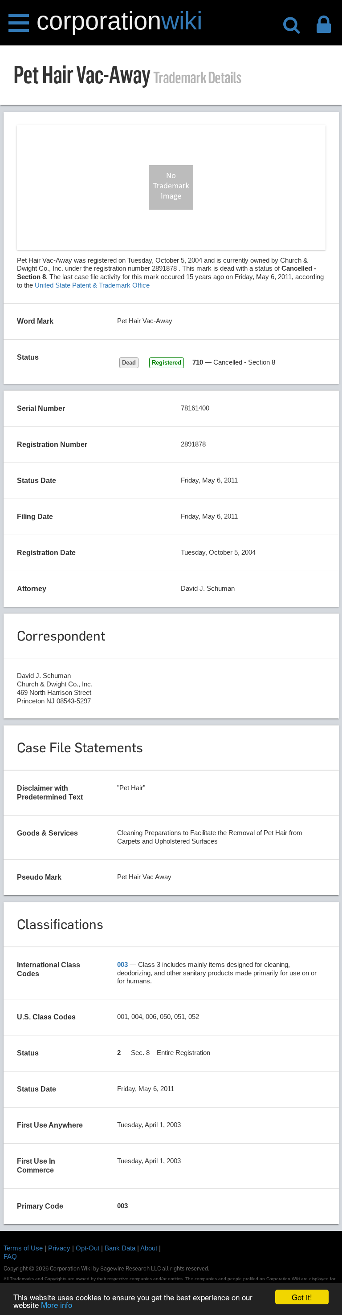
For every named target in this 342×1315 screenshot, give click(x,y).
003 (122, 964)
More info (56, 1304)
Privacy (59, 1248)
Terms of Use (23, 1248)
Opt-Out (87, 1248)
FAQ (10, 1256)
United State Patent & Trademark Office (92, 285)
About (148, 1248)
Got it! (302, 1297)
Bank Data (120, 1248)
